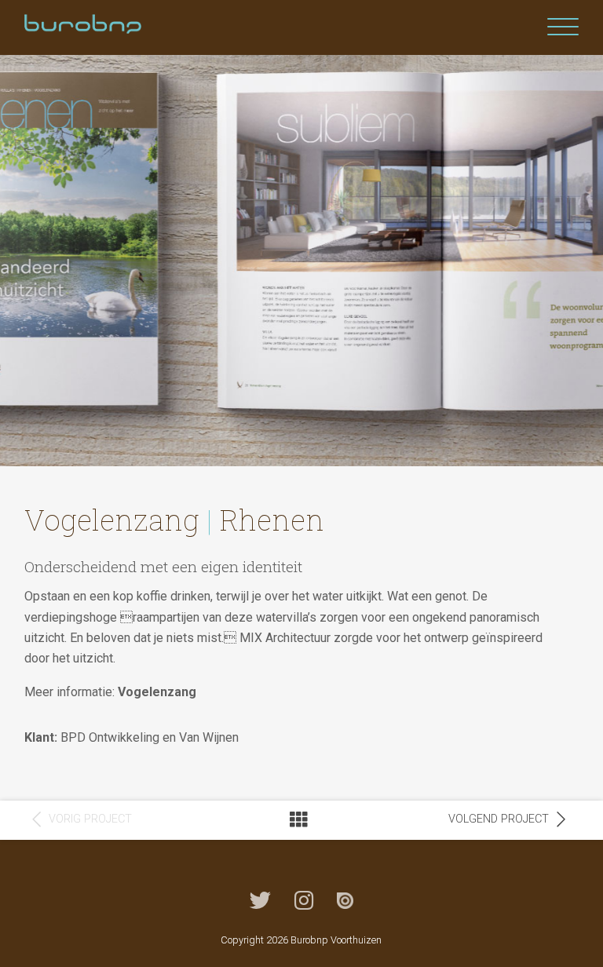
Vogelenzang (157, 691)
